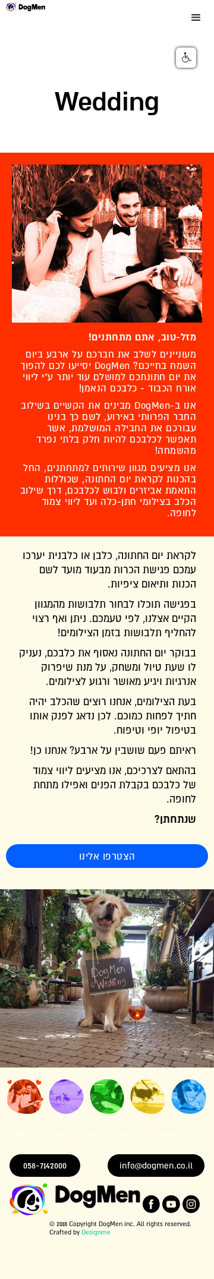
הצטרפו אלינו (107, 856)
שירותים (166, 1134)
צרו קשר (24, 1134)
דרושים (62, 1134)
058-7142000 (45, 1165)
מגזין (93, 1134)
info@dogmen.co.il (156, 1165)
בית (198, 1134)
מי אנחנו (127, 1134)
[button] (196, 18)
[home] (22, 6)
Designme (96, 1232)
